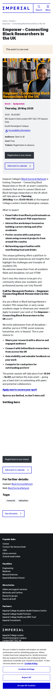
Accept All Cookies (26, 685)
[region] (26, 666)
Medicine (7, 571)
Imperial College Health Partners (17, 614)
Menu (48, 10)
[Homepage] (18, 8)
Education (23, 501)
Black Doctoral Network (33, 179)
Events (12, 21)
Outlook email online (11, 556)
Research (11, 501)
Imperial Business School (13, 578)
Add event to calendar (17, 166)
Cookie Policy (30, 663)
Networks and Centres (13, 592)
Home (5, 21)
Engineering (8, 568)
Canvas (6, 543)
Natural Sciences (10, 574)
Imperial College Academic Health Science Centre (24, 610)
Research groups (10, 596)
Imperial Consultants (12, 620)
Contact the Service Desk (14, 547)
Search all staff (9, 599)
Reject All (26, 677)
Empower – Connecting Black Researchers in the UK (24, 24)
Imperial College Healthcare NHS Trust (19, 617)
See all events (11, 513)
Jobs (5, 550)
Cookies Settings (26, 669)
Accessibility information (19, 130)
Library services (9, 553)
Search (39, 10)
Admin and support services (15, 589)
